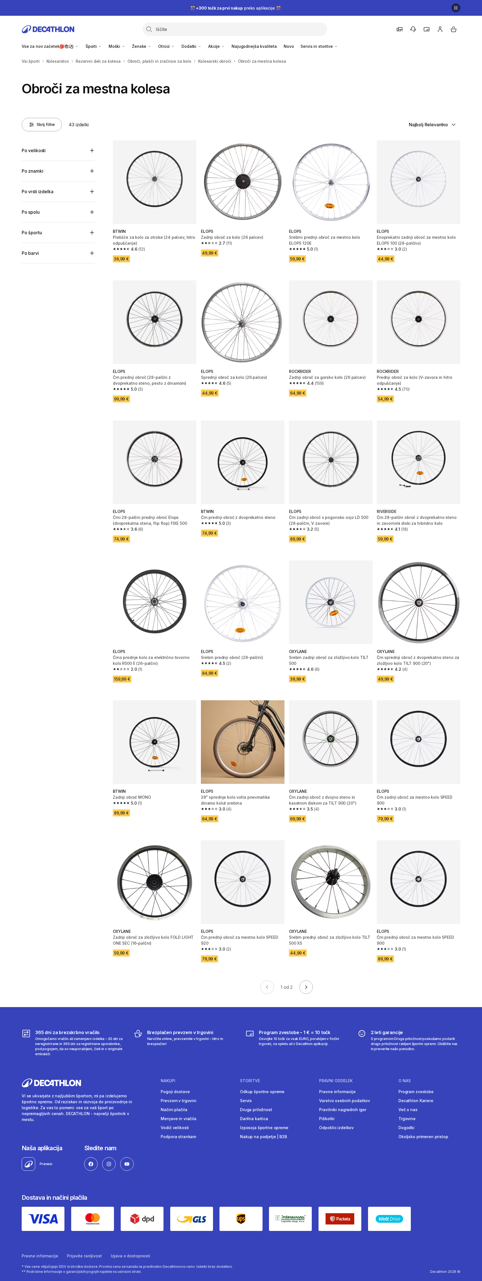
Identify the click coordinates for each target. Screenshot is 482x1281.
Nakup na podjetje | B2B (263, 1136)
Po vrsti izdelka (37, 191)
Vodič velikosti (175, 1127)
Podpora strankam (178, 1136)
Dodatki (189, 46)
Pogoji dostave (175, 1091)
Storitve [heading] (250, 1081)
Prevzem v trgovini (178, 1100)
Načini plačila (174, 1109)
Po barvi (30, 253)
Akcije (214, 46)
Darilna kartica (254, 1118)
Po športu (32, 232)
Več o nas (408, 1109)
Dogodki (406, 1127)
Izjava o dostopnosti (130, 1255)
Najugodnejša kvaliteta (254, 46)
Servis (246, 1100)
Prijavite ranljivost (84, 1255)
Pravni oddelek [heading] (336, 1081)
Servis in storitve (317, 46)
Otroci (164, 46)
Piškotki (326, 1118)
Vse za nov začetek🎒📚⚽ (48, 46)
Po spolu (31, 212)
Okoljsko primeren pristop (423, 1136)
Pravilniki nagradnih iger (342, 1109)
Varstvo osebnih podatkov (344, 1100)
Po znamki (32, 171)
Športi (92, 46)
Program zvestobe (416, 1091)
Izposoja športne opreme (264, 1127)
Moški (115, 46)
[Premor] (455, 7)
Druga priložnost (256, 1109)
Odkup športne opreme (262, 1091)
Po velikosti (34, 150)
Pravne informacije (337, 1091)
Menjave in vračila (178, 1118)
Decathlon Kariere (415, 1100)
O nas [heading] (404, 1081)
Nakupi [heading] (168, 1081)
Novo (289, 46)
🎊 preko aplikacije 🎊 (235, 8)
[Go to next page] (306, 987)
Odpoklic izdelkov (336, 1127)
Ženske (139, 46)
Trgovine (407, 1118)
